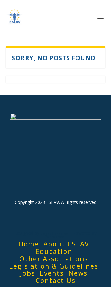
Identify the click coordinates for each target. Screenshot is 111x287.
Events (52, 273)
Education (53, 251)
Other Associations (53, 258)
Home (28, 244)
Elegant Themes (54, 233)
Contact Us (56, 280)
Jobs (27, 273)
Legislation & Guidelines (53, 266)
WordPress (55, 237)
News (78, 273)
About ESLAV (66, 244)
